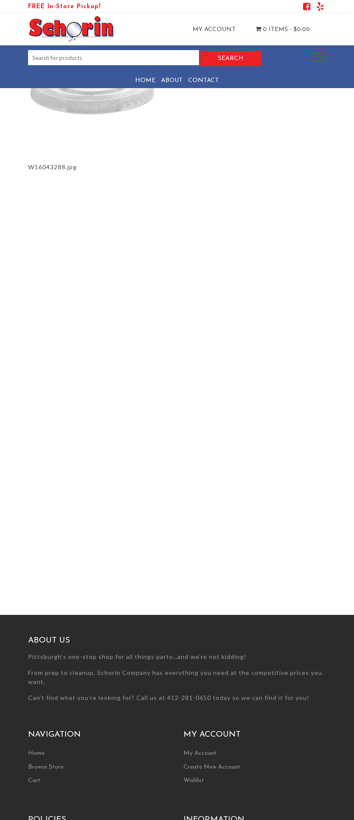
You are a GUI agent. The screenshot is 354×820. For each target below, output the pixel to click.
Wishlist (193, 780)
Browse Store (45, 767)
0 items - (285, 29)
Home (145, 80)
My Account (214, 29)
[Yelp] (320, 8)
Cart (34, 780)
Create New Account (211, 767)
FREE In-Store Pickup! (64, 6)
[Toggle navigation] (319, 57)
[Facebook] (307, 8)
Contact (203, 80)
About (172, 80)
